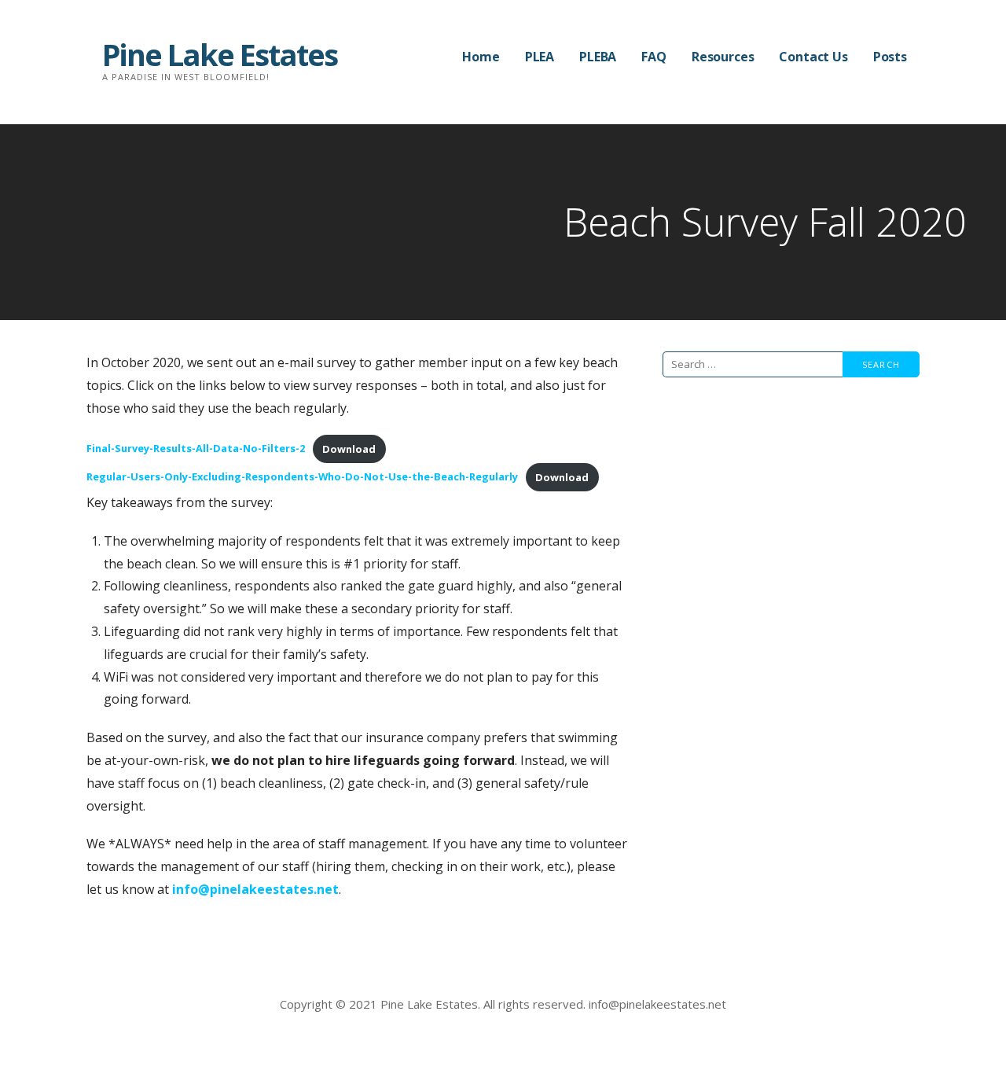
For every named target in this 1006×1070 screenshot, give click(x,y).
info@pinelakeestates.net (255, 889)
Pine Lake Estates (219, 54)
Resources (723, 56)
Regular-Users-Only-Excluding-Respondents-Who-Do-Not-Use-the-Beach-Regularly (302, 477)
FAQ (653, 56)
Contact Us (813, 56)
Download (349, 449)
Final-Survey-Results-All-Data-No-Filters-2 (195, 449)
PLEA (539, 56)
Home (480, 56)
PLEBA (597, 56)
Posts (890, 56)
